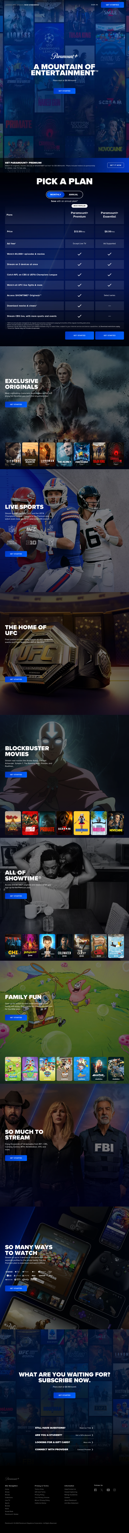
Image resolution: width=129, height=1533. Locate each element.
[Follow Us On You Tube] (108, 1490)
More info (87, 1442)
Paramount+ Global (11, 1514)
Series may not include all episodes (27, 328)
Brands (7, 1506)
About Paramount (70, 1500)
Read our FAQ (85, 1428)
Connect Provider (84, 1450)
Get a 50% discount (83, 1435)
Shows (7, 1492)
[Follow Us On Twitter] (101, 1489)
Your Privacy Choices (42, 1497)
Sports (7, 1503)
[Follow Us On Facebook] (95, 1490)
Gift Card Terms (40, 1492)
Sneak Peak (9, 1511)
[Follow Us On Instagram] (114, 1490)
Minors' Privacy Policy (42, 1500)
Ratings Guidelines (70, 1495)
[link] (112, 5)
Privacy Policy (39, 1495)
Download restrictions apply (110, 326)
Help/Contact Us (70, 1489)
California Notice (40, 1503)
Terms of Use (39, 1489)
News (7, 1509)
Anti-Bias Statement (71, 1503)
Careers (67, 1497)
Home (7, 1489)
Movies (7, 1495)
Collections (9, 1497)
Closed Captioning (70, 1492)
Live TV (7, 1500)
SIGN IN (94, 5)
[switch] (64, 194)
